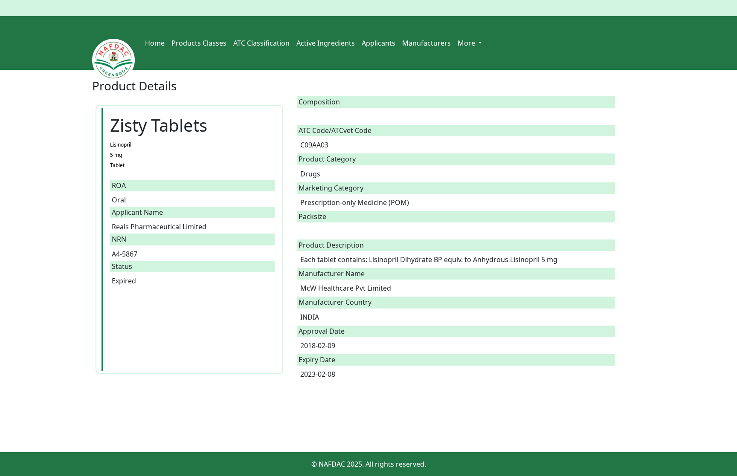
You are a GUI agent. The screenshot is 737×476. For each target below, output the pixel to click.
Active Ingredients (325, 43)
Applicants (378, 43)
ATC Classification (261, 43)
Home (155, 43)
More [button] (467, 43)
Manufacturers (426, 43)
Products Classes (198, 43)
